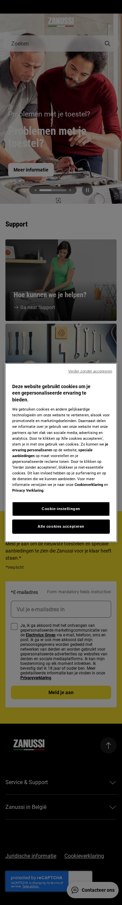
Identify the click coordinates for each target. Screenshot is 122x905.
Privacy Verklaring (27, 490)
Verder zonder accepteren (90, 371)
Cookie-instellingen (61, 509)
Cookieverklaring (89, 484)
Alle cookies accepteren (61, 526)
